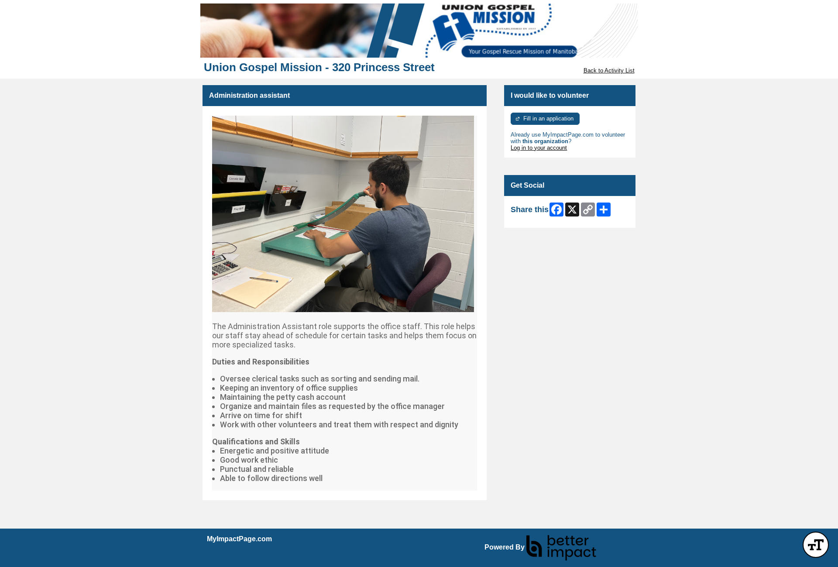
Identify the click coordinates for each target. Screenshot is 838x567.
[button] (816, 545)
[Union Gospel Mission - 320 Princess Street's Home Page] (419, 30)
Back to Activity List (609, 70)
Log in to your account (539, 147)
